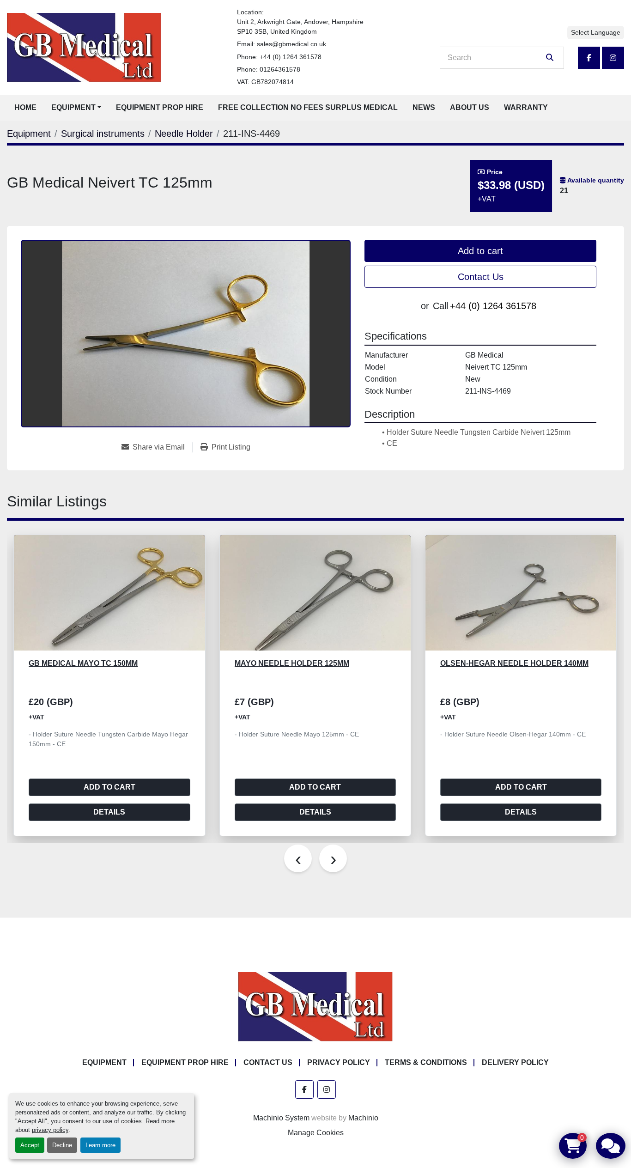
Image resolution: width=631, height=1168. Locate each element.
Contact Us (481, 277)
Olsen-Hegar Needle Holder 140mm (514, 663)
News (424, 107)
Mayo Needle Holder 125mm (292, 663)
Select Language (595, 32)
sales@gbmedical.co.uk (291, 44)
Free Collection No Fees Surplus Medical (308, 107)
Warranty (526, 107)
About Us (469, 107)
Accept (29, 1145)
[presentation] (298, 858)
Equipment (73, 107)
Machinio (363, 1118)
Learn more (100, 1145)
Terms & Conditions (426, 1062)
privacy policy (50, 1129)
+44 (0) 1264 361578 (291, 57)
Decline (62, 1145)
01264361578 (280, 69)
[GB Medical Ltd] (315, 1006)
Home (25, 107)
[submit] (549, 58)
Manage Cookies (316, 1133)
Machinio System (281, 1118)
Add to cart (480, 251)
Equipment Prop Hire (159, 107)
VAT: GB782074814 (265, 81)
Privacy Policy (338, 1062)
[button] (76, 108)
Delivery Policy (515, 1062)
